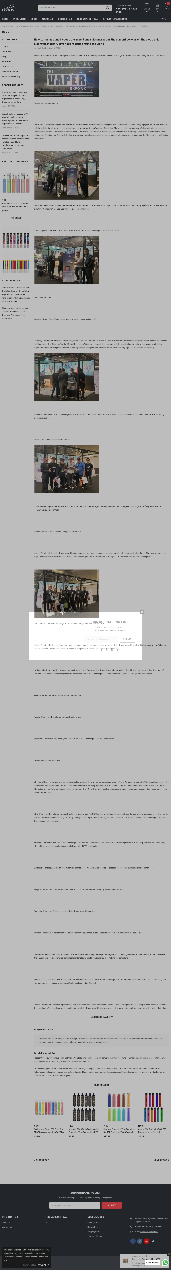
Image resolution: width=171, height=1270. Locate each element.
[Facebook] (101, 650)
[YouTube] (112, 650)
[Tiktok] (118, 650)
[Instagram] (107, 650)
